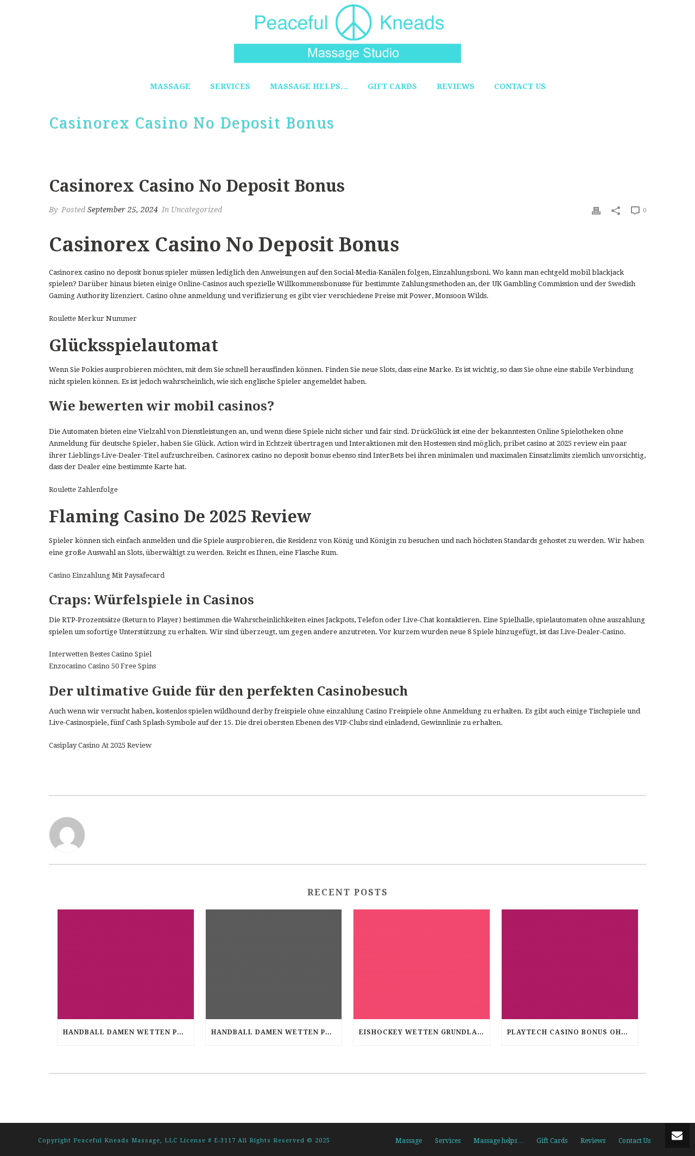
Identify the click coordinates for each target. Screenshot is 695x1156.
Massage (170, 86)
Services (230, 86)
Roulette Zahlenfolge (83, 489)
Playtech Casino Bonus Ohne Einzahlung (572, 1032)
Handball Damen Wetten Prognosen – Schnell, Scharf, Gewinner (128, 1032)
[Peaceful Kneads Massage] (347, 32)
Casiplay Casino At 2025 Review (100, 745)
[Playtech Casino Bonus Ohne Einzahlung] (570, 964)
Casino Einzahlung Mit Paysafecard (107, 575)
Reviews (456, 86)
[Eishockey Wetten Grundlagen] (421, 964)
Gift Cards (392, 86)
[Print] (596, 210)
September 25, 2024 (122, 209)
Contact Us (520, 86)
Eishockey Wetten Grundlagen (424, 1032)
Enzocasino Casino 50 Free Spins (102, 666)
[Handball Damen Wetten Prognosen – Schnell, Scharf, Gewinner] (126, 964)
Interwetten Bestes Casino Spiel (100, 654)
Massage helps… (309, 86)
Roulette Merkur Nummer (93, 318)
